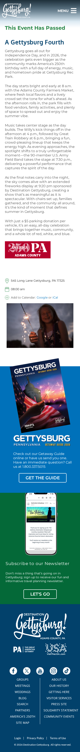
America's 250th (22, 716)
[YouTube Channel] (40, 671)
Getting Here (59, 691)
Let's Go (40, 594)
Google (42, 297)
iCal (55, 297)
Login (17, 738)
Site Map (22, 722)
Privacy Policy (35, 738)
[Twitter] (27, 671)
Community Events (59, 716)
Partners (22, 710)
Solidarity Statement (59, 710)
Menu (63, 11)
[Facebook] (13, 671)
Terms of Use (58, 738)
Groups (23, 679)
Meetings (22, 685)
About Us (59, 679)
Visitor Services (59, 698)
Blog (22, 698)
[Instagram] (53, 671)
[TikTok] (66, 671)
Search (22, 704)
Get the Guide (43, 477)
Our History (59, 685)
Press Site (59, 704)
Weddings (23, 691)
